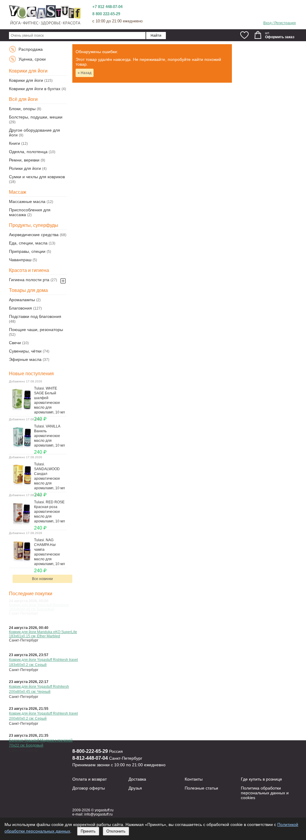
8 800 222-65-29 (106, 14)
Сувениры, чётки (25, 351)
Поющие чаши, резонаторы (36, 329)
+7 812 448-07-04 (107, 6)
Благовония (20, 308)
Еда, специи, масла (28, 243)
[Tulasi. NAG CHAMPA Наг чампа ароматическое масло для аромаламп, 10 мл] (21, 561)
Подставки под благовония (35, 316)
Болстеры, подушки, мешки (35, 117)
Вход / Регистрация (279, 23)
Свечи (15, 342)
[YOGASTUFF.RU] (45, 24)
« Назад (84, 73)
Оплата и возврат (89, 779)
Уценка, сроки (31, 59)
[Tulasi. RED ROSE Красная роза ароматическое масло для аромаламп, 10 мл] (21, 523)
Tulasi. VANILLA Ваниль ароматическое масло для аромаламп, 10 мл (49, 435)
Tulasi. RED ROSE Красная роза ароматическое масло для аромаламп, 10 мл (49, 511)
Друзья (135, 788)
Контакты (194, 779)
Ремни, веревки (24, 160)
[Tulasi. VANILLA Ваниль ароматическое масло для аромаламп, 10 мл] (21, 447)
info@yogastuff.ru (98, 814)
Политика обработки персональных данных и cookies (265, 793)
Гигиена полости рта (29, 279)
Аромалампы (22, 299)
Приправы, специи (27, 251)
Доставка (137, 779)
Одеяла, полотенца (28, 151)
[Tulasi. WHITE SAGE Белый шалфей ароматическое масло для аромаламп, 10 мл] (21, 409)
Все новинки (42, 579)
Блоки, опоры (22, 108)
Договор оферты (88, 788)
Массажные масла (27, 201)
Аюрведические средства (34, 234)
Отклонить (116, 831)
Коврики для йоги (26, 80)
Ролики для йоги (25, 168)
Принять (88, 831)
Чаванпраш (20, 259)
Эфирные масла (25, 359)
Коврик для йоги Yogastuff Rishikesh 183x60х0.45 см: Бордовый (39, 607)
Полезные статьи (201, 788)
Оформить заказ (279, 37)
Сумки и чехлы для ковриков (37, 176)
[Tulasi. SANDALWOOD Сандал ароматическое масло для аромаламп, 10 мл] (21, 485)
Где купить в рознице (261, 779)
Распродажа (30, 49)
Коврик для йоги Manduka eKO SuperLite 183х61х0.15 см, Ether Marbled (43, 634)
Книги (14, 143)
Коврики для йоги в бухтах (34, 88)
